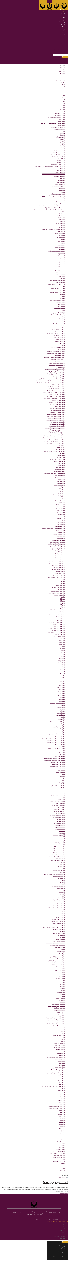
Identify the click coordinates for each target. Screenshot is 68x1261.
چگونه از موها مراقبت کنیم (58, 377)
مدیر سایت (62, 1170)
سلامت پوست (61, 687)
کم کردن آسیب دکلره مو (59, 876)
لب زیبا (63, 896)
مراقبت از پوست (60, 953)
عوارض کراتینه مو (60, 813)
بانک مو (63, 200)
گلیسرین (62, 884)
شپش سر (62, 754)
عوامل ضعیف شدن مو (59, 823)
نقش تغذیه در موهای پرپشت (57, 1153)
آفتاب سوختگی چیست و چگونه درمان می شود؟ (53, 123)
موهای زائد (62, 1063)
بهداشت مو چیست (60, 223)
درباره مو (62, 491)
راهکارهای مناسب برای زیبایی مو (56, 577)
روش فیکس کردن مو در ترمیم (57, 609)
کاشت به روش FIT (60, 843)
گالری (63, 40)
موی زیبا (62, 1118)
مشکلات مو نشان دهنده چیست (56, 1006)
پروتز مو (63, 46)
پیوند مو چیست (60, 282)
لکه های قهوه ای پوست (59, 906)
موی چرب (62, 1104)
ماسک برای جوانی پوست (58, 919)
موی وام (63, 1136)
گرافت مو (62, 882)
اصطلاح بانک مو (61, 159)
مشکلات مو (62, 1002)
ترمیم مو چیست (60, 302)
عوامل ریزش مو (61, 819)
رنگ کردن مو (61, 589)
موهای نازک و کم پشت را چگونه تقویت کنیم (53, 1087)
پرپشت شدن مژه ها (59, 233)
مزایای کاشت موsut (60, 971)
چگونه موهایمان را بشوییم (58, 422)
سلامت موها (61, 699)
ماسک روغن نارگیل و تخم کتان (57, 921)
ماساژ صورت (61, 914)
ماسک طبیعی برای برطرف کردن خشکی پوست (53, 927)
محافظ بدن (62, 937)
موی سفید (62, 1124)
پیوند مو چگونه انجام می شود (57, 280)
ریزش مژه (62, 646)
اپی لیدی (62, 145)
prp (64, 101)
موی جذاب (62, 1102)
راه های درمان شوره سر (59, 560)
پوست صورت (61, 261)
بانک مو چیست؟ (60, 202)
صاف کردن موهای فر (59, 788)
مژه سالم (62, 994)
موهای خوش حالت (60, 1059)
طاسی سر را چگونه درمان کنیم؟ (57, 796)
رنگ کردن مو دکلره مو (59, 595)
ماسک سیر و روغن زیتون (58, 923)
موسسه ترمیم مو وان (59, 1045)
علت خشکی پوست (60, 803)
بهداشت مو (62, 221)
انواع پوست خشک (60, 184)
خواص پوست (61, 465)
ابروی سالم (62, 141)
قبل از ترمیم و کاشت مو (59, 835)
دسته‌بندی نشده (60, 81)
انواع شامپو (62, 188)
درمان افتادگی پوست (59, 503)
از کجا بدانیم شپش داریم (58, 157)
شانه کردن (62, 746)
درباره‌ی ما (62, 52)
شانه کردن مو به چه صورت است (56, 748)
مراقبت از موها (61, 959)
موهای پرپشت (61, 1053)
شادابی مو (62, 723)
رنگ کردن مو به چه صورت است (57, 593)
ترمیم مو (62, 298)
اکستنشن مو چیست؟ (55, 1182)
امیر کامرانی (62, 178)
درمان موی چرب (61, 514)
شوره (63, 774)
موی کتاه (62, 1132)
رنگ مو (63, 597)
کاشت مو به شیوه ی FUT (58, 855)
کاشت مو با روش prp (59, 847)
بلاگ (63, 48)
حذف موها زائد (61, 448)
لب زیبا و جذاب (61, 898)
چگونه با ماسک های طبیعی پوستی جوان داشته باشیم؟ (51, 383)
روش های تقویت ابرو (59, 617)
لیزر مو (63, 910)
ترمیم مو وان (61, 304)
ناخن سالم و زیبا (60, 1149)
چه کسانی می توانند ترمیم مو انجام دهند (54, 440)
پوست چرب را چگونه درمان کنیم (56, 251)
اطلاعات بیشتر (63, 1193)
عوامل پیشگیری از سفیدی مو (57, 815)
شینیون (63, 780)
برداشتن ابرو (62, 212)
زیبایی (63, 656)
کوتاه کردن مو (61, 878)
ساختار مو (62, 676)
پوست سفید (61, 257)
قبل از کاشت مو (61, 837)
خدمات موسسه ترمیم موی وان (57, 459)
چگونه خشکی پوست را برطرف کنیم (56, 396)
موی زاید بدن (61, 1116)
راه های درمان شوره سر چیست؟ (57, 562)
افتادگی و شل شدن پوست (58, 164)
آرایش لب (62, 107)
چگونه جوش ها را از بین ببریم (57, 394)
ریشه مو (62, 650)
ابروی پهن (62, 133)
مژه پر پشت (62, 984)
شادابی (63, 717)
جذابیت (63, 326)
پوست (63, 79)
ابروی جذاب (62, 135)
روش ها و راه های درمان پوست (57, 615)
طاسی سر (62, 794)
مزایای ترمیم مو (61, 969)
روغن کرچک (62, 644)
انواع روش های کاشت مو (58, 186)
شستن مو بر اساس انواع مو (58, 762)
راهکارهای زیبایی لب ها (59, 575)
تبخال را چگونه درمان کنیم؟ (58, 288)
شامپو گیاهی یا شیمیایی (58, 727)
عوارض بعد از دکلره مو (59, 811)
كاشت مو (62, 839)
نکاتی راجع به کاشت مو (59, 1157)
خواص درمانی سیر (60, 467)
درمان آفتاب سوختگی (59, 501)
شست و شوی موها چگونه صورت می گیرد (54, 760)
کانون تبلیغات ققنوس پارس (54, 1221)
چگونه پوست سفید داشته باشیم (56, 387)
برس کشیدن (61, 214)
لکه (64, 902)
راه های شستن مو (60, 571)
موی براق (62, 1094)
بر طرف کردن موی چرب (59, 204)
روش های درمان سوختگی (58, 626)
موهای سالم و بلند (60, 1067)
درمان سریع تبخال (60, 508)
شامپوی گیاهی (61, 731)
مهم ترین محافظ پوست (59, 1026)
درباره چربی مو (61, 483)
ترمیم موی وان (61, 306)
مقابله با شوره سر (60, 1014)
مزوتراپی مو (62, 976)
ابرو (64, 131)
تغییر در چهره (61, 312)
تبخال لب (62, 290)
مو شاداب (62, 1032)
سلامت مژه (62, 693)
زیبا (64, 654)
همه (64, 77)
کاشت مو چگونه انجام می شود (57, 857)
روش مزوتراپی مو (60, 613)
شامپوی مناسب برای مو (59, 737)
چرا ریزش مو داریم (60, 361)
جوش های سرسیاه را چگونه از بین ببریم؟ (54, 357)
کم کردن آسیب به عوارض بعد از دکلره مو (54, 874)
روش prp (62, 603)
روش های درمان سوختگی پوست (56, 628)
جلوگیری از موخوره (60, 341)
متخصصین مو (61, 935)
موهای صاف (62, 1071)
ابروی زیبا (62, 139)
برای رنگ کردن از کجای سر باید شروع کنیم (54, 208)
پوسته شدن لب (60, 275)
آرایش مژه (62, 109)
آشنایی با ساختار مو (60, 113)
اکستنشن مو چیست (59, 176)
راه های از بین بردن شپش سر (57, 542)
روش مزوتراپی (61, 611)
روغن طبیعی (62, 642)
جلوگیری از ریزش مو (60, 332)
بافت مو (63, 198)
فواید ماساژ (62, 831)
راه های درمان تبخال (60, 554)
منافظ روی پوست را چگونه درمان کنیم (55, 1024)
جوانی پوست (61, 343)
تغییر (63, 310)
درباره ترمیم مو (61, 481)
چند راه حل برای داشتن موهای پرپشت (55, 428)
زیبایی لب (62, 668)
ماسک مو (62, 931)
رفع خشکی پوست (60, 585)
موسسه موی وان (60, 1049)
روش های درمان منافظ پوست (57, 630)
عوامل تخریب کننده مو (59, 817)
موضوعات (62, 68)
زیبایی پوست (61, 660)
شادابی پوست (61, 719)
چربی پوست (61, 367)
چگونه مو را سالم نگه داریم (58, 410)
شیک (63, 778)
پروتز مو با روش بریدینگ (58, 50)
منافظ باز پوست (61, 1016)
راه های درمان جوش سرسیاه (58, 556)
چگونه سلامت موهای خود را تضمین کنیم (54, 398)
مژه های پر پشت (60, 998)
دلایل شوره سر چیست (59, 534)
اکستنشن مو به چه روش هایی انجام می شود (53, 174)
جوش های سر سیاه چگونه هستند (56, 353)
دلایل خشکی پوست (60, 526)
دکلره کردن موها (61, 524)
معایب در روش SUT (59, 1008)
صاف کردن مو (61, 784)
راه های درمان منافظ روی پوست (57, 564)
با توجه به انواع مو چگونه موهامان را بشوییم (53, 196)
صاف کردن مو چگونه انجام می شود (56, 786)
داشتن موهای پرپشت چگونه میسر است (54, 473)
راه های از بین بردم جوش (58, 540)
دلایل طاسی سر (61, 536)
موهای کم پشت (61, 1081)
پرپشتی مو (62, 235)
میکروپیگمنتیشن (60, 1142)
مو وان (63, 1033)
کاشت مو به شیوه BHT (59, 853)
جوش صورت (61, 349)
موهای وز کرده (61, 1090)
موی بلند (62, 1096)
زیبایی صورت (61, 666)
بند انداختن (62, 219)
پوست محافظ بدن (60, 267)
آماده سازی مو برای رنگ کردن (57, 127)
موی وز (63, 1140)
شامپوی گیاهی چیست (59, 733)
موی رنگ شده (61, 1114)
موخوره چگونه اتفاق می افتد (58, 1043)
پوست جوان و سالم (60, 247)
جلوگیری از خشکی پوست (58, 330)
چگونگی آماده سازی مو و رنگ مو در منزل (55, 369)
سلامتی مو (62, 709)
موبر (64, 1037)
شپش (63, 750)
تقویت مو (62, 320)
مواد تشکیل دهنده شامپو (58, 1035)
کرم (64, 868)
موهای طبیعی (61, 1075)
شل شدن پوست (60, 772)
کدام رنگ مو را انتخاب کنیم (58, 860)
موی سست (62, 1122)
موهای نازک (62, 1085)
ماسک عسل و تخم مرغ (59, 929)
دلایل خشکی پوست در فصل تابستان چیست (53, 528)
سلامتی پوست (61, 707)
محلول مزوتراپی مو (60, 947)
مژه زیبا (63, 990)
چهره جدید (62, 446)
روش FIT (62, 599)
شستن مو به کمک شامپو (58, 764)
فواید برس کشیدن (60, 825)
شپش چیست (61, 752)
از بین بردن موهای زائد (59, 153)
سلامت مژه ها (61, 695)
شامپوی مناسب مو (60, 744)
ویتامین (63, 1163)
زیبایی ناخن (62, 674)
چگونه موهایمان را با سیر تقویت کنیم (55, 420)
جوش (63, 345)
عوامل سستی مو (61, 821)
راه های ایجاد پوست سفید (58, 548)
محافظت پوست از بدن (59, 941)
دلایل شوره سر (61, 532)
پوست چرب (62, 249)
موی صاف (62, 1126)
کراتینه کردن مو (61, 862)
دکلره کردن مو (61, 522)
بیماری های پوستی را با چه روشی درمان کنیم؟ (53, 229)
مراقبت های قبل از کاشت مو (57, 965)
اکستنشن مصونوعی (60, 172)
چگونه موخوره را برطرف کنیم (58, 412)
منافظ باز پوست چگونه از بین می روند (55, 1018)
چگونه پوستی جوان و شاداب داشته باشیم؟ (54, 391)
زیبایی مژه (62, 670)
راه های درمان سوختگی (59, 558)
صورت (63, 790)
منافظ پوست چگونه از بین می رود (56, 1020)
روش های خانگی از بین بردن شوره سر (55, 623)
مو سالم (63, 1030)
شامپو (63, 725)
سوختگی (62, 711)
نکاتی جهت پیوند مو (59, 1155)
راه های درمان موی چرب (59, 567)
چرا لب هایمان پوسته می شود (57, 363)
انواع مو (63, 192)
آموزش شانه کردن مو (59, 129)
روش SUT (62, 605)
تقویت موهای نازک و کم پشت (57, 324)
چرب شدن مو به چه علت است (57, 365)
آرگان (63, 111)
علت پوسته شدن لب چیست (57, 801)
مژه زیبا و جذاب (61, 992)
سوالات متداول (61, 44)
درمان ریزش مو (61, 507)
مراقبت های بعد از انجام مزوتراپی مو (56, 961)
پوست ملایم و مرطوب (59, 269)
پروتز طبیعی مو (61, 237)
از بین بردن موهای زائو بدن (58, 155)
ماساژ (63, 912)
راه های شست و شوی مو (58, 569)
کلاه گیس (62, 872)
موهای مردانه (61, 1083)
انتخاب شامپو (61, 180)
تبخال (63, 286)
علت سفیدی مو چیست (59, 809)
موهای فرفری (61, 1079)
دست (63, 516)
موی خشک (62, 1110)
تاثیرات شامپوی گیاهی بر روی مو (56, 284)
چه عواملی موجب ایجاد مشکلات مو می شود (54, 436)
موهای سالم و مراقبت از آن (58, 1069)
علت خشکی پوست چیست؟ (58, 805)
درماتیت (63, 499)
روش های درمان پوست (59, 625)
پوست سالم (61, 255)
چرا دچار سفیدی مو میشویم (58, 359)
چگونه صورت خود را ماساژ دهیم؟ (56, 404)
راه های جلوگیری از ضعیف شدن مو (56, 550)
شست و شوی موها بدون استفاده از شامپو (54, 758)
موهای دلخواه (61, 1061)
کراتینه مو (62, 864)
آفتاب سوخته (61, 125)
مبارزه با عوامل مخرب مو (59, 933)
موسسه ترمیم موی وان (59, 1047)
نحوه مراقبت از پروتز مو (59, 1151)
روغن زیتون (62, 640)
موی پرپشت (61, 1100)
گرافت (63, 880)
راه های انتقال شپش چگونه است (56, 544)
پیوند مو (62, 278)
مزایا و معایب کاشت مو (59, 967)
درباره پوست (61, 479)
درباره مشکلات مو (60, 489)
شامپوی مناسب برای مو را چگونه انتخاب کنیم (53, 739)
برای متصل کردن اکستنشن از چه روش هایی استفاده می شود (49, 210)
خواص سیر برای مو (60, 469)
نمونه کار (62, 42)
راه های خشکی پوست (59, 552)
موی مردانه (62, 1134)
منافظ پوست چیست (59, 1022)
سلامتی (63, 705)
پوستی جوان (61, 276)
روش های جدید (61, 619)
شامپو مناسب (61, 729)
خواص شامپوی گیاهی (59, 471)
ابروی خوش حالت (60, 137)
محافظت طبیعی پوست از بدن (57, 945)
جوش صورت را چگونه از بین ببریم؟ (56, 351)
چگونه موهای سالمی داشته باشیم (56, 418)
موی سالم (62, 1120)
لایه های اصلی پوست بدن (58, 886)
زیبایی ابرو (62, 658)
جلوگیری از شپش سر (59, 337)
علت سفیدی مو (61, 807)
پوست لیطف (61, 263)
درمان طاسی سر (61, 512)
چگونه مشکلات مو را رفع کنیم (57, 408)
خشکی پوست (61, 463)
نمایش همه (62, 73)
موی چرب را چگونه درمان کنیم (57, 1108)
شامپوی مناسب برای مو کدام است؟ (56, 742)
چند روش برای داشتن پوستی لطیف (56, 432)
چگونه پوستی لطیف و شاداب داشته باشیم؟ (54, 392)
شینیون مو (62, 782)
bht (64, 96)
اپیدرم (63, 147)
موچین (63, 1039)
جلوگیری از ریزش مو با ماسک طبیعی (55, 334)
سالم (63, 678)
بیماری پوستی (61, 227)
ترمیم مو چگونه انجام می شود (57, 300)
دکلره (63, 520)
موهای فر (62, 1077)
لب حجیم (62, 894)
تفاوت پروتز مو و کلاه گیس (58, 314)
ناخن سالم (62, 1148)
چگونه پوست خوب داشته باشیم (56, 385)
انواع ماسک (62, 190)
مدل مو (63, 949)
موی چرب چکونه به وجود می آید (57, 1106)
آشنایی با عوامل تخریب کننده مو (56, 117)
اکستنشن (62, 168)
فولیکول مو (62, 833)
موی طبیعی (62, 1128)
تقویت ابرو (62, 318)
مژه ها (63, 996)
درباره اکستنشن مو (60, 477)
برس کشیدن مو (61, 216)
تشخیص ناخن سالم (59, 308)
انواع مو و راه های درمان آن (58, 194)
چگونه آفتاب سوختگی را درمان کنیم (56, 373)
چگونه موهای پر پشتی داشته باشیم (56, 414)
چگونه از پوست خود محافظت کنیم (56, 375)
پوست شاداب (61, 259)
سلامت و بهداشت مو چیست (57, 703)
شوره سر (62, 776)
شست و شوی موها (60, 756)
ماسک (63, 916)
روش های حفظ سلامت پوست (57, 621)
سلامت (63, 83)
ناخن (63, 1144)
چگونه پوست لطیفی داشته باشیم (56, 389)
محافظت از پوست (60, 939)
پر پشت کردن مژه (60, 231)
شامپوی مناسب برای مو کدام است (56, 741)
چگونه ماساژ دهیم (60, 406)
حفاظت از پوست (60, 453)
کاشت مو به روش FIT (59, 851)
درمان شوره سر (61, 510)
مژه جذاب (62, 988)
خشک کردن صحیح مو (59, 461)
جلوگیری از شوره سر (60, 339)
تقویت (63, 316)
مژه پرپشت (62, 986)
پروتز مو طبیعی (61, 241)
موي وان (63, 1092)
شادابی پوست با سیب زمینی (57, 721)
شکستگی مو (61, 770)
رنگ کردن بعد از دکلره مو (58, 587)
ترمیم (63, 296)
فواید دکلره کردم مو (60, 827)
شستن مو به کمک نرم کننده (57, 766)
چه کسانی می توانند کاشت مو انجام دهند (54, 442)
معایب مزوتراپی (61, 1012)
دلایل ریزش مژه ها (60, 530)
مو (64, 86)
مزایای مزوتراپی (61, 973)
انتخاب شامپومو (61, 182)
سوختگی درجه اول (60, 715)
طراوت (63, 798)
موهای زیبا (62, 1065)
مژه (64, 980)
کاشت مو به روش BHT (59, 849)
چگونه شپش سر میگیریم (58, 400)
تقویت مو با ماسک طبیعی (58, 322)
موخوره (63, 1041)
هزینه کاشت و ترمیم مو (59, 1161)
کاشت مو (62, 845)
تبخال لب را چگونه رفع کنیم (57, 292)
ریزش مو (62, 648)
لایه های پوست (61, 888)
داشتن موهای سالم (60, 475)
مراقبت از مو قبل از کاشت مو (57, 957)
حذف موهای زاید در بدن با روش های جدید (54, 451)
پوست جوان (61, 245)
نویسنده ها (62, 72)
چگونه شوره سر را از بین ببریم (57, 402)
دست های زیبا (61, 518)
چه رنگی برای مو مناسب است (57, 434)
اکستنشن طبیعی (60, 170)
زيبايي (63, 652)
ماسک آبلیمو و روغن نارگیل (58, 917)
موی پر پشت (61, 1098)
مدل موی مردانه (61, 951)
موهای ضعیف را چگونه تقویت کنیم (56, 1073)
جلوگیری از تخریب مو (59, 328)
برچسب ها (62, 70)
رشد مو (63, 583)
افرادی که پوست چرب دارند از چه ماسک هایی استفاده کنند (50, 166)
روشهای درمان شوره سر (59, 636)
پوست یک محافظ (60, 273)
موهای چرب (62, 1055)
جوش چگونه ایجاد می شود (58, 347)
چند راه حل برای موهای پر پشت (57, 430)
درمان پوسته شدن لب (59, 505)
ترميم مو (62, 294)
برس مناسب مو (61, 217)
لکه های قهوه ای (60, 904)
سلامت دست (61, 689)
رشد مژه (63, 581)
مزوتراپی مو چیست (60, 978)
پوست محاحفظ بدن (60, 265)
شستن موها (61, 768)
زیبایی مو (62, 672)
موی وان (63, 1138)
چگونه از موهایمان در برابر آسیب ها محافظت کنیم (52, 379)
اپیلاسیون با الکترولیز (59, 151)
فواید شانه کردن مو (60, 829)
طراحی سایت (65, 1221)
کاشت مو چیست (60, 858)
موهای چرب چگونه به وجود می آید (56, 1057)
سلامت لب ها (61, 691)
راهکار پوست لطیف (60, 573)
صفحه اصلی (62, 38)
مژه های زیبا (62, 1000)
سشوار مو (62, 680)
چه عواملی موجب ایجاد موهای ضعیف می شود (53, 438)
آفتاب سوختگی (61, 121)
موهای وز (62, 1089)
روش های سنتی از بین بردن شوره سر (55, 632)
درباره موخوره (61, 493)
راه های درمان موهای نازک (58, 566)
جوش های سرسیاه (60, 355)
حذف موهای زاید (60, 450)
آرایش (63, 105)
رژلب (63, 579)
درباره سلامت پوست (59, 485)
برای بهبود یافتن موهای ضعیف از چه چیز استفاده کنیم (51, 206)
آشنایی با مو (62, 119)
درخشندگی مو (61, 497)
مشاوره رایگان (65, 57)
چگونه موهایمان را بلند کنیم (57, 424)
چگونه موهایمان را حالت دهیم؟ (57, 426)
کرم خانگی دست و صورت (58, 870)
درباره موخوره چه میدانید (58, 495)
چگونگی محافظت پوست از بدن (57, 371)
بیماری (63, 225)
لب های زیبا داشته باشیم (58, 900)
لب (64, 890)
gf (64, 100)
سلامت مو (62, 697)
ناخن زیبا (62, 1146)
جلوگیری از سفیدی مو (59, 335)
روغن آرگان (62, 638)
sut (64, 103)
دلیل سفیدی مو (61, 538)
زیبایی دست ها (61, 664)
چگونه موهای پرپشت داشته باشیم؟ (56, 416)
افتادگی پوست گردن (60, 162)
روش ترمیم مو (61, 607)
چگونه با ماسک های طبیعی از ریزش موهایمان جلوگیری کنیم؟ (49, 381)
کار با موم (62, 841)
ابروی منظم (62, 143)
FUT (63, 98)
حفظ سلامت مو (61, 457)
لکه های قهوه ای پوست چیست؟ (56, 908)
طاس (63, 792)
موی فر (63, 1130)
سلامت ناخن (61, 701)
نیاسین (63, 1159)
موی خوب (62, 1112)
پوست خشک (61, 253)
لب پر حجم (62, 892)
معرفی (63, 85)
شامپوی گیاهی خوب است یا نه (57, 735)
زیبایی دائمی (61, 662)
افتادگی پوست (61, 160)
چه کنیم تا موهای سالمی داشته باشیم (55, 444)
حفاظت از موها (61, 455)
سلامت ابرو (62, 685)
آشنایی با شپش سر (60, 115)
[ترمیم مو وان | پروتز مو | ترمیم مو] (53, 10)
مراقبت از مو (62, 955)
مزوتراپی (63, 974)
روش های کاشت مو (60, 634)
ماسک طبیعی (61, 925)
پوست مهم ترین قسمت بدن (57, 271)
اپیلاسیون (62, 149)
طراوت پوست (61, 799)
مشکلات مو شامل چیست (58, 1004)
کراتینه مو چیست (60, 866)
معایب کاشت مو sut (59, 1010)
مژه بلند (63, 982)
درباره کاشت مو (61, 487)
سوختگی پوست (61, 713)
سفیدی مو (62, 682)
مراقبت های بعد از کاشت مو (58, 963)
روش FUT (62, 601)
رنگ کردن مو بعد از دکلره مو (58, 591)
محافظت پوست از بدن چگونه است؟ (55, 943)
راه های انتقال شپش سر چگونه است (55, 546)
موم (64, 1051)
